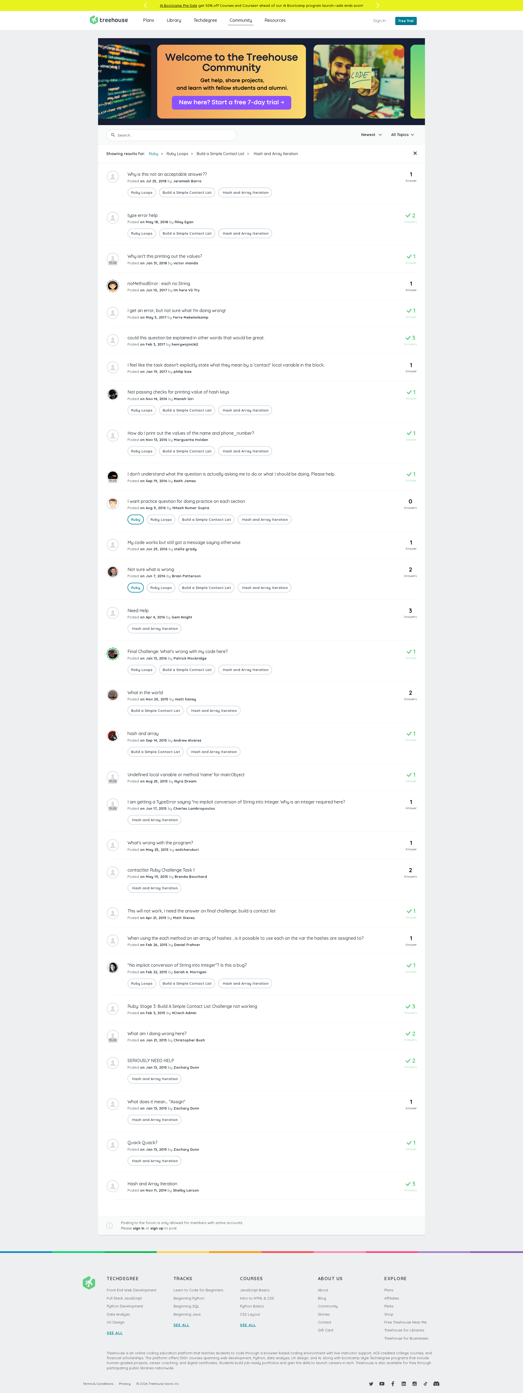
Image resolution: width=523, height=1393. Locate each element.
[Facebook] (393, 1384)
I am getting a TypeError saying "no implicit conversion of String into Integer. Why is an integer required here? (236, 802)
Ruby (153, 153)
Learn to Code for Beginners (198, 1290)
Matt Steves (184, 917)
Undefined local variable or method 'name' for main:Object (186, 774)
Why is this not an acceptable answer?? (167, 174)
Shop (388, 1314)
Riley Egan (184, 222)
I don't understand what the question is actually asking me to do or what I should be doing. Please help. (231, 474)
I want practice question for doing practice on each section (186, 501)
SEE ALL (115, 1333)
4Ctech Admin (184, 1013)
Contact (324, 1322)
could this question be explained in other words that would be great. (195, 337)
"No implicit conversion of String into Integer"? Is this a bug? (187, 965)
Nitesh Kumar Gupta (190, 508)
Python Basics (252, 1306)
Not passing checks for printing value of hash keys (178, 392)
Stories (324, 1314)
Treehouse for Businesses (406, 1338)
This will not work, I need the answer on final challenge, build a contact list (201, 911)
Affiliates (391, 1298)
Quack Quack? (142, 1142)
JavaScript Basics (254, 1290)
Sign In (379, 20)
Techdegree (205, 20)
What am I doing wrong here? (157, 1033)
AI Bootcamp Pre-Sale (178, 5)
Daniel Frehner (187, 944)
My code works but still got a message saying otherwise (184, 542)
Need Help (138, 610)
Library (174, 20)
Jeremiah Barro (187, 181)
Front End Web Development (131, 1290)
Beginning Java (187, 1314)
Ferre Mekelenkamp (190, 317)
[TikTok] (425, 1384)
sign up (156, 1228)
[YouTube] (382, 1384)
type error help (142, 215)
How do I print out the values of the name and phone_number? (190, 433)
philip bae (182, 371)
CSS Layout (250, 1314)
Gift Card (325, 1330)
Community (241, 20)
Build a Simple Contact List (220, 153)
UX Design (115, 1322)
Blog (322, 1298)
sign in (138, 1228)
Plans (148, 20)
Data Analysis (118, 1314)
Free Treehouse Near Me (405, 1322)
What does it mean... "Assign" (156, 1101)
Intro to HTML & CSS (257, 1298)
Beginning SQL (186, 1306)
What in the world (145, 692)
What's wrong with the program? (160, 842)
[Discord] (436, 1384)
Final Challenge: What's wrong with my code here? (177, 651)
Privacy (125, 1384)
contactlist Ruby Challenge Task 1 (161, 870)
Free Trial (406, 21)
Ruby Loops (177, 153)
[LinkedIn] (404, 1384)
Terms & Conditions (98, 1384)
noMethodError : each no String (158, 283)
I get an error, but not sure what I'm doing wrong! (176, 310)
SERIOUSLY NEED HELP (150, 1060)
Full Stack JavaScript (124, 1298)
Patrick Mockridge (190, 658)
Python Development (125, 1306)
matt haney (185, 699)
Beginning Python (189, 1298)
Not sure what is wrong (150, 569)
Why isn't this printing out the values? (164, 256)
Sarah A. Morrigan (190, 972)
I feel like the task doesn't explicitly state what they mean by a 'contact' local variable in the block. (225, 365)
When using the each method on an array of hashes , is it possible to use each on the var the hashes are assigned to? (245, 938)
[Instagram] (414, 1384)
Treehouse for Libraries (404, 1330)
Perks (388, 1306)
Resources (275, 20)
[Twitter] (371, 1384)
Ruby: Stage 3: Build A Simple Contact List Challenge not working (192, 1006)
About (323, 1290)
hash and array (143, 733)
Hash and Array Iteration (275, 153)
